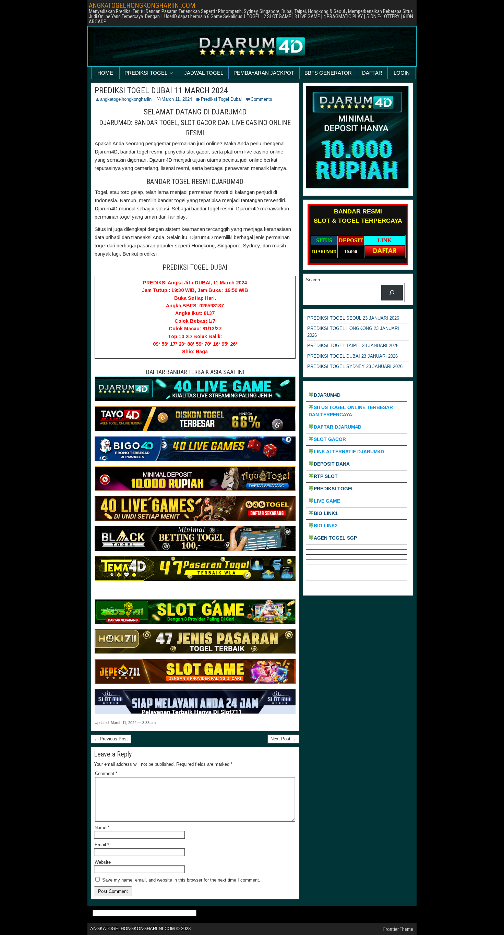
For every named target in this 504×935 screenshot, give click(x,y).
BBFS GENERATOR (328, 73)
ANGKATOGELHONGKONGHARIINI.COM (142, 5)
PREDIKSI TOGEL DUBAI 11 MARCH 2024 (161, 90)
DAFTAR (372, 73)
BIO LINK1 (326, 513)
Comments (261, 99)
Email (102, 844)
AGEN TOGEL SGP (335, 538)
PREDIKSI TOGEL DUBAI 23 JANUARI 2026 (352, 356)
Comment (106, 773)
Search (313, 279)
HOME (105, 73)
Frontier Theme (398, 929)
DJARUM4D (327, 395)
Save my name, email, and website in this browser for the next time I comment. (181, 880)
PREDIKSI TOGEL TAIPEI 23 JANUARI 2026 (352, 345)
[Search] (392, 292)
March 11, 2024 (176, 99)
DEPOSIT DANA (332, 464)
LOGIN (402, 73)
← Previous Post (111, 738)
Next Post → (283, 738)
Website (103, 862)
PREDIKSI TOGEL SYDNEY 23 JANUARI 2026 (355, 366)
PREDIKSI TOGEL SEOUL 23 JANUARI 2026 (353, 318)
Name (102, 827)
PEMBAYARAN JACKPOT (263, 73)
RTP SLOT (326, 476)
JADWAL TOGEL (203, 73)
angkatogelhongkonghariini (126, 99)
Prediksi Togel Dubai (221, 99)
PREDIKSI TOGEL (145, 73)
